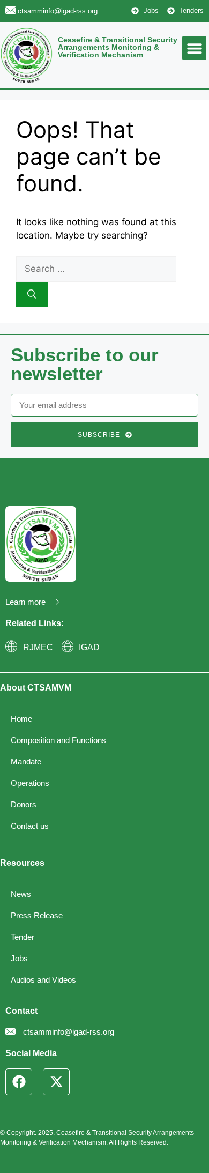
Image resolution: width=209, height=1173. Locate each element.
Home (21, 718)
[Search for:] (96, 268)
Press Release (37, 915)
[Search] (32, 295)
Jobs (19, 958)
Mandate (26, 761)
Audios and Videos (43, 979)
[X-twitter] (56, 1081)
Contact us (30, 825)
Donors (23, 804)
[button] (194, 48)
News (21, 894)
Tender (22, 936)
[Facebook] (18, 1081)
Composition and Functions (58, 740)
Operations (30, 783)
